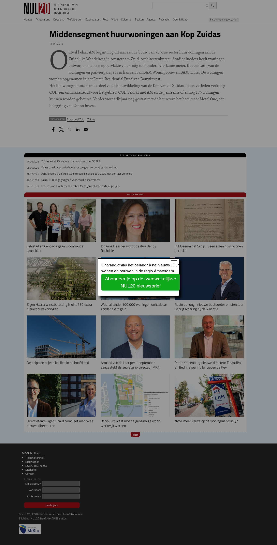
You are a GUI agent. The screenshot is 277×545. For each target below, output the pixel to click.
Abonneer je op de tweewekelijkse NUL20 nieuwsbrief (140, 282)
